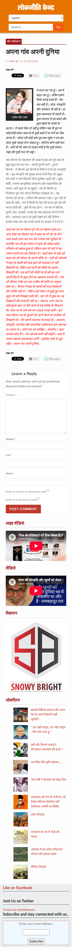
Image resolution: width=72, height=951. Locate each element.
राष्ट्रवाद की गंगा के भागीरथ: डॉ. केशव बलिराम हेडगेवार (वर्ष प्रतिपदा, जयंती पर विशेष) (48, 802)
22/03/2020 (31, 61)
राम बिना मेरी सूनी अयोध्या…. (46, 762)
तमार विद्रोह (38, 814)
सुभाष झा (14, 61)
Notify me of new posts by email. (21, 500)
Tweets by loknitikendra (19, 909)
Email (9, 455)
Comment (11, 395)
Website (9, 474)
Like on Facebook (17, 888)
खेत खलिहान (14, 41)
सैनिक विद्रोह (38, 866)
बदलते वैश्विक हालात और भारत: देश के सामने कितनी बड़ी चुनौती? (48, 714)
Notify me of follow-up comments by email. (26, 492)
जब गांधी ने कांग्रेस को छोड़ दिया (48, 779)
